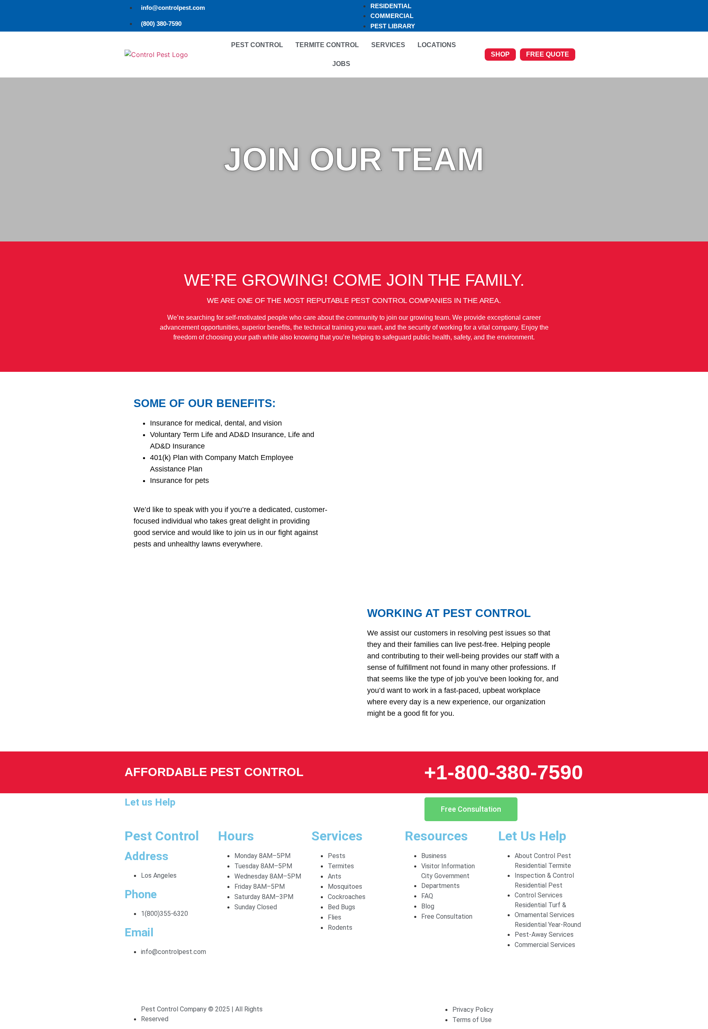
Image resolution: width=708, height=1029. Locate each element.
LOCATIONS (437, 44)
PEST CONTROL (257, 44)
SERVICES (388, 44)
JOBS (341, 63)
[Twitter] (354, 980)
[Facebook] (354, 970)
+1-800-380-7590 (503, 772)
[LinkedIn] (354, 991)
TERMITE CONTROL (327, 44)
